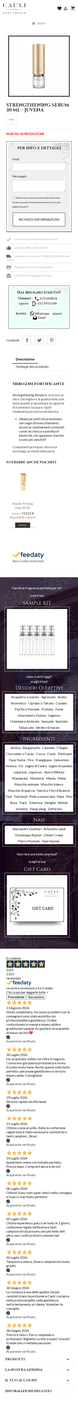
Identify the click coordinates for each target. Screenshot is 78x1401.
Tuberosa (35, 803)
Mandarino (20, 778)
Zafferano (55, 809)
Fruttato (47, 709)
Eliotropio (65, 754)
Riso (69, 796)
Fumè (59, 709)
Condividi (27, 340)
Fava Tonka (17, 760)
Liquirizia (20, 772)
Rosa (13, 803)
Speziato (62, 721)
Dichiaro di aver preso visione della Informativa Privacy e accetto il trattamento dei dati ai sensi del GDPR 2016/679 (36, 202)
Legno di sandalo (60, 766)
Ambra (16, 748)
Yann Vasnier (51, 841)
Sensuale (47, 721)
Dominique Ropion (28, 835)
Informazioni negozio (28, 1391)
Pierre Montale (29, 841)
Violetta (21, 809)
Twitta (39, 340)
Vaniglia (50, 803)
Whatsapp (42, 313)
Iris (21, 766)
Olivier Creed (53, 835)
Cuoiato (61, 703)
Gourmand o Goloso (32, 715)
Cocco (40, 754)
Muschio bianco (52, 784)
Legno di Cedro (36, 766)
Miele (62, 778)
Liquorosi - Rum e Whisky (46, 772)
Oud (9, 796)
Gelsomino (61, 760)
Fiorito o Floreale (27, 709)
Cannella (48, 748)
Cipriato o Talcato (41, 703)
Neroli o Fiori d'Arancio (53, 790)
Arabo (62, 697)
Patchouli (20, 796)
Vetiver (63, 803)
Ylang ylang (38, 809)
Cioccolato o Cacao (20, 754)
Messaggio (19, 176)
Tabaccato (26, 727)
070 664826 (45, 298)
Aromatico (18, 703)
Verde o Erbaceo (47, 727)
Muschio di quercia (21, 790)
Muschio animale (27, 784)
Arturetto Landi (54, 829)
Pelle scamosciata (42, 796)
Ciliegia (62, 748)
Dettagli (23, 525)
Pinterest (51, 340)
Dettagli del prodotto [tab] (32, 367)
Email (15, 159)
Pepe (60, 796)
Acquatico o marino (25, 697)
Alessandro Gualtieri (27, 829)
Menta (51, 778)
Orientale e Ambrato (25, 721)
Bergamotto (31, 748)
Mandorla (37, 778)
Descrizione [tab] (25, 359)
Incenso (11, 766)
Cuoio (51, 754)
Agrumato (48, 697)
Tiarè (23, 803)
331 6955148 (44, 303)
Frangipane (44, 760)
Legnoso (54, 715)
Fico (30, 760)
